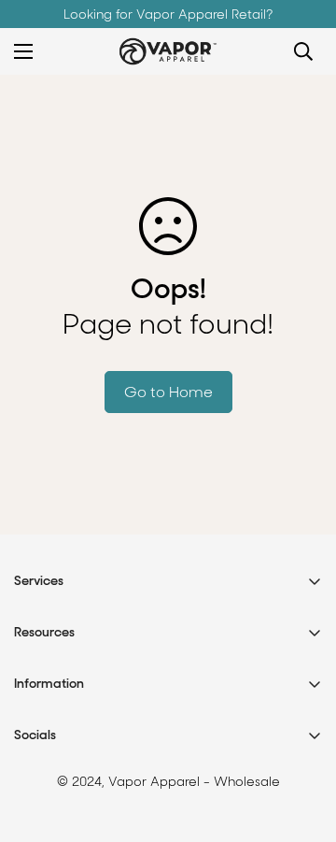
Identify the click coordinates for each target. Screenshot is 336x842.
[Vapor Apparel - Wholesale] (168, 51)
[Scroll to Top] (302, 743)
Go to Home (168, 392)
